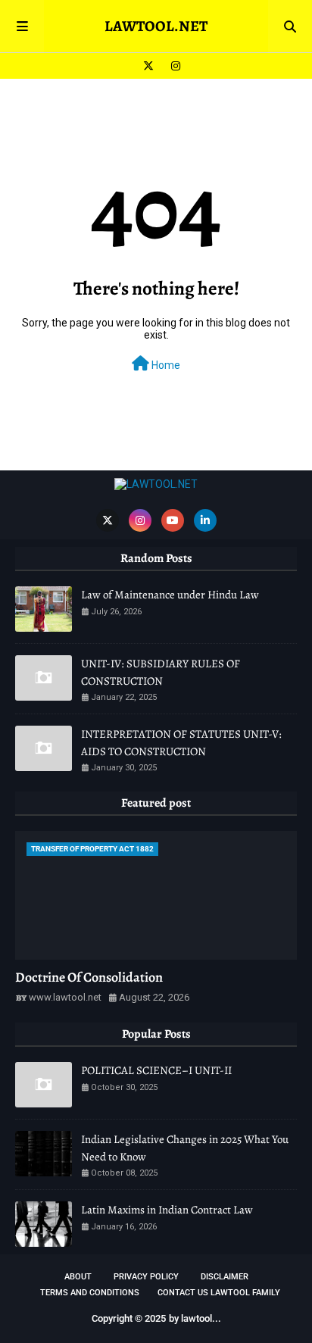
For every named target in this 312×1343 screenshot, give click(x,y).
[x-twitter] (148, 66)
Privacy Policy (146, 1277)
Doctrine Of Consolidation (89, 977)
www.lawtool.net (65, 997)
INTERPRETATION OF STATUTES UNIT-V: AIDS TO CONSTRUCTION (181, 742)
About (78, 1277)
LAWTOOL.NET (156, 26)
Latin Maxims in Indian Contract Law (167, 1209)
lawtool (196, 1318)
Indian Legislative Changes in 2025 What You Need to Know (185, 1148)
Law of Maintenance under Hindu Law (170, 594)
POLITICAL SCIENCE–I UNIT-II (156, 1070)
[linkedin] (205, 520)
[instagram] (173, 66)
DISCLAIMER (224, 1277)
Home (164, 365)
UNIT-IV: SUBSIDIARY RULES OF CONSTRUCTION (160, 672)
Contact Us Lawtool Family (219, 1293)
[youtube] (172, 520)
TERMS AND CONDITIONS (89, 1293)
